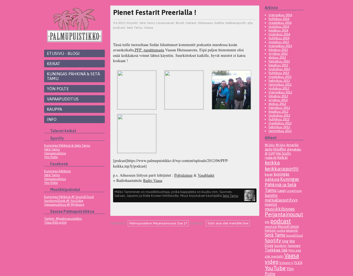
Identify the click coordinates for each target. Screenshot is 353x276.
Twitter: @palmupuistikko (63, 219)
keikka (219, 23)
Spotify (273, 240)
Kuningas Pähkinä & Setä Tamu (73, 76)
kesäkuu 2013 (278, 65)
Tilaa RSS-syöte (55, 222)
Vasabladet (206, 175)
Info (52, 119)
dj (266, 153)
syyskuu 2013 (278, 53)
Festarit (191, 23)
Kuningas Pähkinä (57, 171)
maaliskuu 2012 (280, 123)
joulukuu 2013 (279, 42)
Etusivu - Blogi (63, 53)
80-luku (270, 145)
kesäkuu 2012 (278, 111)
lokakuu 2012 (278, 96)
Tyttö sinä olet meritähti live (227, 223)
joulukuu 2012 (279, 88)
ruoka (281, 230)
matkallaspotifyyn (281, 200)
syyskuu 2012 (278, 100)
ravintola (271, 226)
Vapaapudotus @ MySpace (64, 204)
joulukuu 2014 (279, 26)
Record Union (288, 226)
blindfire (279, 149)
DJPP (271, 153)
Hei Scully (283, 153)
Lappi (281, 191)
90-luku (280, 145)
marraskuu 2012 (280, 92)
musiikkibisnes (280, 208)
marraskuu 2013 (280, 46)
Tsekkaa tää (276, 250)
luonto (271, 195)
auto (268, 149)
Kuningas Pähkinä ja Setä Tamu (282, 184)
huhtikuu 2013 (279, 73)
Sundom (280, 245)
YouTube (275, 268)
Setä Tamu (52, 149)
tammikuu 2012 (280, 131)
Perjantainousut (284, 214)
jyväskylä (271, 157)
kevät (269, 174)
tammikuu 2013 (280, 84)
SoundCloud (294, 235)
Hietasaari (205, 23)
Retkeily (270, 230)
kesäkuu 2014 (278, 30)
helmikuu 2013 (279, 81)
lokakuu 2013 (278, 50)
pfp (250, 23)
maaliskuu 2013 (280, 77)
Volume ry (286, 262)
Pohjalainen (183, 175)
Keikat (53, 63)
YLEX (298, 262)
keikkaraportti (236, 23)
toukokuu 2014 (279, 34)
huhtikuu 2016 (279, 19)
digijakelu (294, 149)
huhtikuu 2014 (279, 38)
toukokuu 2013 (279, 69)
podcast (119, 28)
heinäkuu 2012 (279, 108)
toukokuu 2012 (279, 115)
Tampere (293, 245)
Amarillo (292, 145)
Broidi (180, 23)
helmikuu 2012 (279, 127)
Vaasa (148, 28)
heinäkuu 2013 (279, 61)
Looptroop (294, 190)
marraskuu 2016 (280, 15)
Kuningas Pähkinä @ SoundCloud (69, 197)
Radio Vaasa (152, 180)
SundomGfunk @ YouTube (63, 201)
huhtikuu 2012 (279, 119)
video (272, 262)
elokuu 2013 (277, 57)
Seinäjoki (292, 230)
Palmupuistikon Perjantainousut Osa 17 (158, 223)
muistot (271, 204)
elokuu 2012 (277, 104)
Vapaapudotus (63, 99)
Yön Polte (58, 88)
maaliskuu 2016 (280, 23)
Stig (285, 241)
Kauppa (54, 109)
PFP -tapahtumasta (149, 49)
